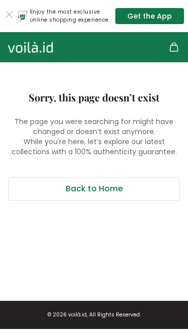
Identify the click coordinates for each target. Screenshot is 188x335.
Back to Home (94, 188)
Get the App (149, 16)
